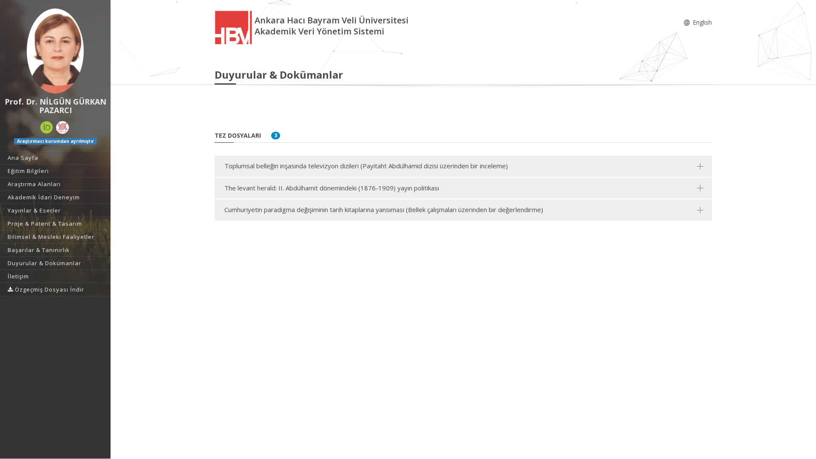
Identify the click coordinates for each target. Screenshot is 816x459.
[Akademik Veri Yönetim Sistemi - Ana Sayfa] (235, 27)
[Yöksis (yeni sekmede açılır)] (62, 127)
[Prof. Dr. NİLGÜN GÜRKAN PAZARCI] (55, 51)
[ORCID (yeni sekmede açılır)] (47, 127)
